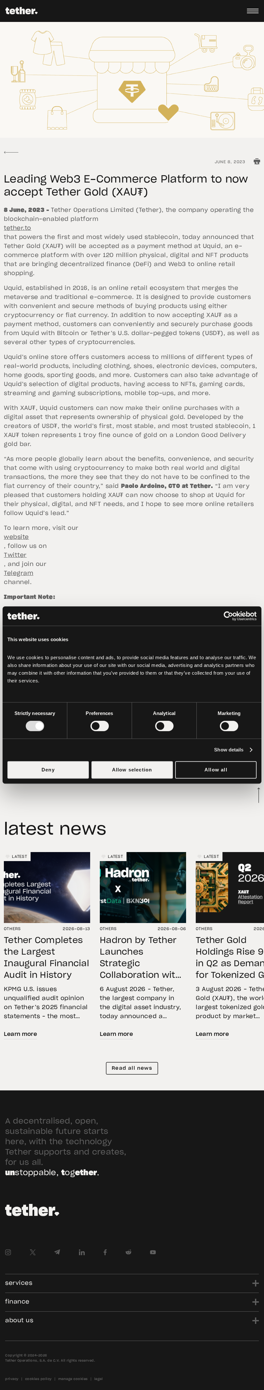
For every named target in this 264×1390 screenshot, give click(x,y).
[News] (11, 152)
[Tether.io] (21, 11)
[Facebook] (105, 1252)
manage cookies (73, 1379)
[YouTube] (153, 1252)
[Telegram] (57, 1252)
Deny (48, 769)
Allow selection (132, 769)
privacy (12, 1379)
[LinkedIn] (82, 1252)
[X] (32, 1252)
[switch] (99, 726)
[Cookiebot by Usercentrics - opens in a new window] (228, 616)
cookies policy (38, 1379)
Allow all (215, 769)
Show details (228, 749)
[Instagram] (8, 1252)
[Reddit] (128, 1252)
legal (98, 1379)
